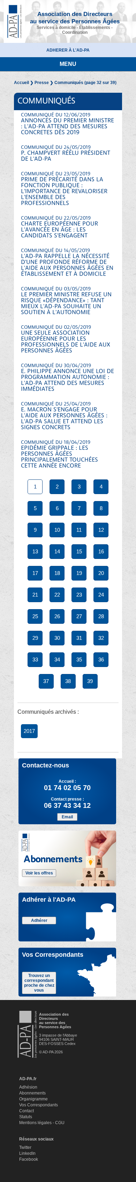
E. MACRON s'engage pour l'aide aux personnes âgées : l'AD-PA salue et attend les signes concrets (64, 416)
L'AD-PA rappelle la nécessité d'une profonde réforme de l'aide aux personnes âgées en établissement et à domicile (67, 262)
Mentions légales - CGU (42, 1122)
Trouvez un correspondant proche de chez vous (39, 983)
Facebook (28, 1159)
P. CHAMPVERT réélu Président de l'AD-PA (65, 153)
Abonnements (32, 1093)
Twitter (25, 1147)
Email (67, 816)
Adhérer (39, 920)
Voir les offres (39, 873)
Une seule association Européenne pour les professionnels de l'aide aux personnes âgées (65, 339)
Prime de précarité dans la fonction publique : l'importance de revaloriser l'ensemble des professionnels (64, 189)
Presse (42, 82)
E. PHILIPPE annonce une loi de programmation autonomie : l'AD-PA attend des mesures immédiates (67, 377)
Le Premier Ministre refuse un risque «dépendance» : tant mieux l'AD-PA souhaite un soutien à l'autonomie (66, 301)
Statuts (25, 1116)
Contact (26, 1110)
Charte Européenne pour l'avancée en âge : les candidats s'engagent (59, 227)
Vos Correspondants (38, 1105)
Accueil (21, 82)
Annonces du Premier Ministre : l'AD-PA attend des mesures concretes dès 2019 (67, 124)
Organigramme (33, 1099)
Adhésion (28, 1087)
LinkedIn (27, 1153)
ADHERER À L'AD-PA (68, 50)
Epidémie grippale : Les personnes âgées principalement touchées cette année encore (59, 454)
